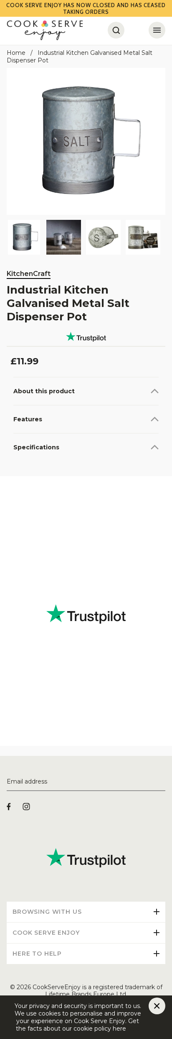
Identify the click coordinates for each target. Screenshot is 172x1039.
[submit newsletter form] (162, 782)
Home (16, 53)
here (132, 1028)
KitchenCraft (29, 274)
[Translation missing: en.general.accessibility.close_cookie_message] (157, 1006)
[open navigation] (157, 30)
